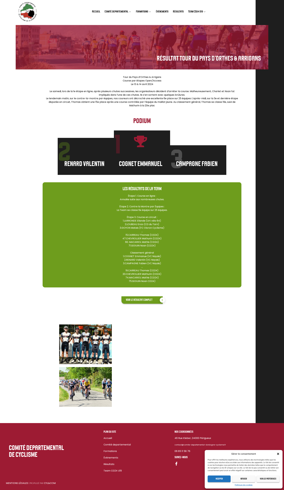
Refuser (244, 479)
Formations (110, 451)
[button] (278, 453)
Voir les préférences (268, 479)
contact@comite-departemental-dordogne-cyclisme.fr (200, 445)
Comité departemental (117, 444)
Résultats (178, 11)
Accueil (96, 11)
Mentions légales (17, 483)
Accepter (219, 479)
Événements (162, 11)
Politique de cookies (243, 485)
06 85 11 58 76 (182, 451)
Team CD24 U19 (113, 470)
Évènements (111, 457)
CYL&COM (50, 483)
